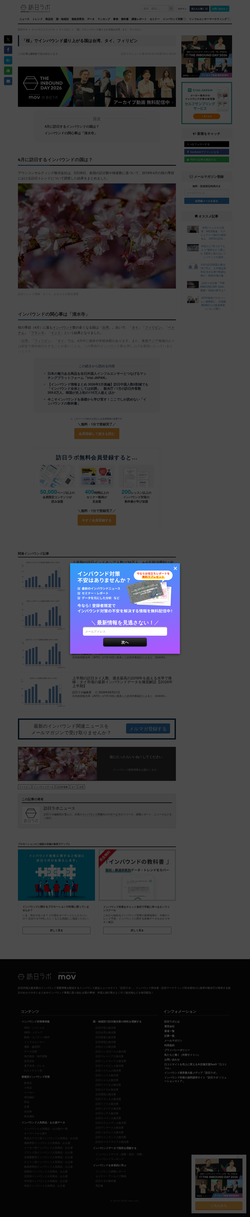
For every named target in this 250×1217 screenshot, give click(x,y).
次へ (125, 642)
